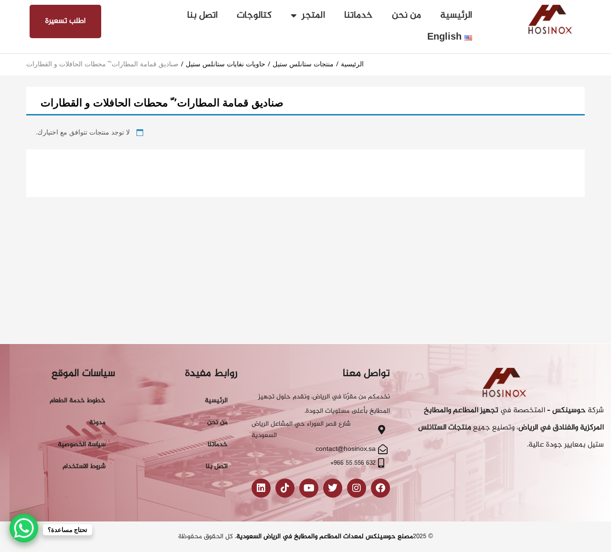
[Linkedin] (261, 488)
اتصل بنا (202, 15)
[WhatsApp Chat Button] (24, 528)
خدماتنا (358, 15)
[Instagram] (356, 488)
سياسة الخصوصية (81, 444)
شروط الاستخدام (84, 466)
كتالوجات (254, 15)
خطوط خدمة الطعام (77, 400)
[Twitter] (332, 488)
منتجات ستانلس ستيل (303, 63)
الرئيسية (456, 15)
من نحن (406, 15)
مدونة (97, 422)
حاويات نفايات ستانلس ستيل (225, 63)
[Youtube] (308, 488)
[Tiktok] (285, 488)
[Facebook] (380, 488)
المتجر (313, 15)
